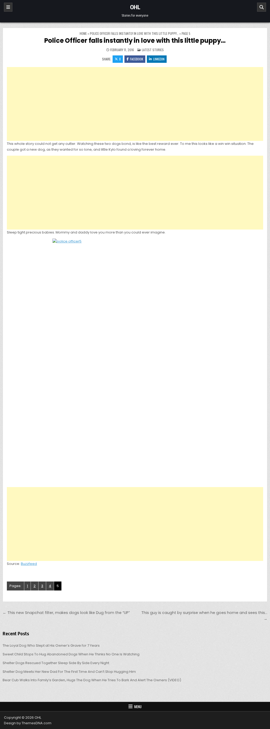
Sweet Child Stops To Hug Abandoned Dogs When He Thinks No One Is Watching (71, 654)
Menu (138, 706)
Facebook (136, 59)
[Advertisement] (135, 104)
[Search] (261, 7)
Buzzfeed (29, 563)
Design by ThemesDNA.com (27, 723)
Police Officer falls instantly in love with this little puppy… (134, 33)
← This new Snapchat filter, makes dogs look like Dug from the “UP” (66, 612)
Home (83, 33)
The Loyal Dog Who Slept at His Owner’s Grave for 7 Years (51, 645)
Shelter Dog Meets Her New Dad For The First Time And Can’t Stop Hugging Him (69, 671)
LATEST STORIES (153, 49)
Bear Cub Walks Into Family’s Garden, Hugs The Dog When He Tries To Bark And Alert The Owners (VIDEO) (92, 680)
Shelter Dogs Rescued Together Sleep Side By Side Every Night (56, 662)
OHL (135, 7)
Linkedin (159, 59)
